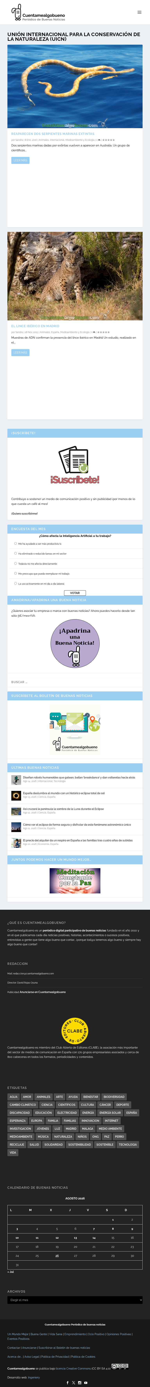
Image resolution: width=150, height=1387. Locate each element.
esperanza (18, 1120)
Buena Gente (39, 1334)
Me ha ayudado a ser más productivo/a (39, 544)
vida (13, 1152)
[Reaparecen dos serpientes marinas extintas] (74, 86)
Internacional (57, 140)
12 (57, 1237)
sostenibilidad (79, 1144)
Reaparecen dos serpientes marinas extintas (52, 134)
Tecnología (60, 781)
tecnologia (128, 1144)
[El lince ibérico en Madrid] (74, 276)
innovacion (90, 1120)
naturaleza (63, 1136)
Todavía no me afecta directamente (37, 564)
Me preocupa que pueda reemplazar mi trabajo (43, 573)
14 (94, 1237)
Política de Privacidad (55, 1356)
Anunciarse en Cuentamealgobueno (43, 992)
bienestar (90, 1096)
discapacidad (20, 1112)
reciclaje (17, 1144)
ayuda (73, 1096)
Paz (106, 1136)
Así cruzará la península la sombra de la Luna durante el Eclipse (63, 808)
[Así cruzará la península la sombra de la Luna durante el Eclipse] (16, 811)
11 (37, 1237)
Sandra (19, 140)
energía (88, 1112)
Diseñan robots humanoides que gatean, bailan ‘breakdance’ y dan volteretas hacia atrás (79, 777)
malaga (87, 1128)
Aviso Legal (31, 1356)
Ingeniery (34, 1377)
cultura (87, 1104)
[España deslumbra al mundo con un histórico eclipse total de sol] (16, 796)
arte (59, 1096)
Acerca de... (14, 1356)
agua (13, 1096)
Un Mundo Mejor (18, 1334)
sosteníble (104, 1144)
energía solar (110, 1112)
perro (119, 1136)
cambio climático (23, 1104)
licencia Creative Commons (73, 1368)
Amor (27, 1096)
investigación (20, 1128)
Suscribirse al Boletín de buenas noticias (64, 1347)
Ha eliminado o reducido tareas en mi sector (42, 553)
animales (43, 1096)
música (43, 1136)
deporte (122, 1104)
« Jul (10, 1271)
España (55, 332)
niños (82, 1136)
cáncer (105, 1104)
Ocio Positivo (96, 1334)
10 (17, 1237)
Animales (44, 140)
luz (57, 1128)
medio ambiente (110, 1128)
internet (111, 1120)
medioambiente (21, 1136)
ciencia (47, 1104)
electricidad (67, 1112)
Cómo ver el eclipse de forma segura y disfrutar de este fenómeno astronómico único (77, 824)
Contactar (13, 1347)
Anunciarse (29, 1347)
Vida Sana (55, 1334)
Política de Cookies (83, 1356)
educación (43, 1112)
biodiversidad (114, 1096)
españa (131, 1112)
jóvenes (43, 1128)
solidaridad (54, 1144)
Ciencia (42, 797)
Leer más (20, 160)
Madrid (71, 1128)
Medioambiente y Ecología (80, 140)
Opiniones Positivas (118, 1334)
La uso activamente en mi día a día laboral (41, 584)
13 (75, 1237)
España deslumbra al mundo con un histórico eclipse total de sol (64, 793)
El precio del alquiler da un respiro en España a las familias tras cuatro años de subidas (78, 840)
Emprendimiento (75, 1334)
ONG (95, 1136)
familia (53, 1120)
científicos (66, 1104)
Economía (43, 844)
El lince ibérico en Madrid (35, 326)
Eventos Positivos (18, 1338)
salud (34, 1144)
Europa (36, 1120)
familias (70, 1120)
